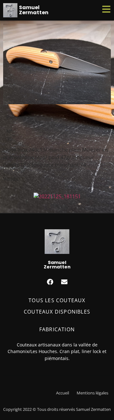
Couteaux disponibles (57, 311)
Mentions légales (92, 393)
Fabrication (57, 329)
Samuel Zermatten (33, 10)
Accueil (62, 393)
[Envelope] (64, 282)
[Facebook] (50, 282)
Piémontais (19, 117)
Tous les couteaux (56, 300)
